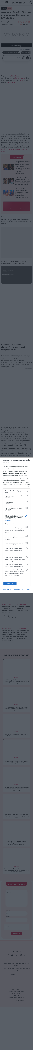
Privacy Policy (26, 589)
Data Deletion (7, 589)
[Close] (29, 460)
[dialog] (16, 525)
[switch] (26, 495)
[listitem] (16, 491)
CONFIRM (10, 583)
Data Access (16, 589)
